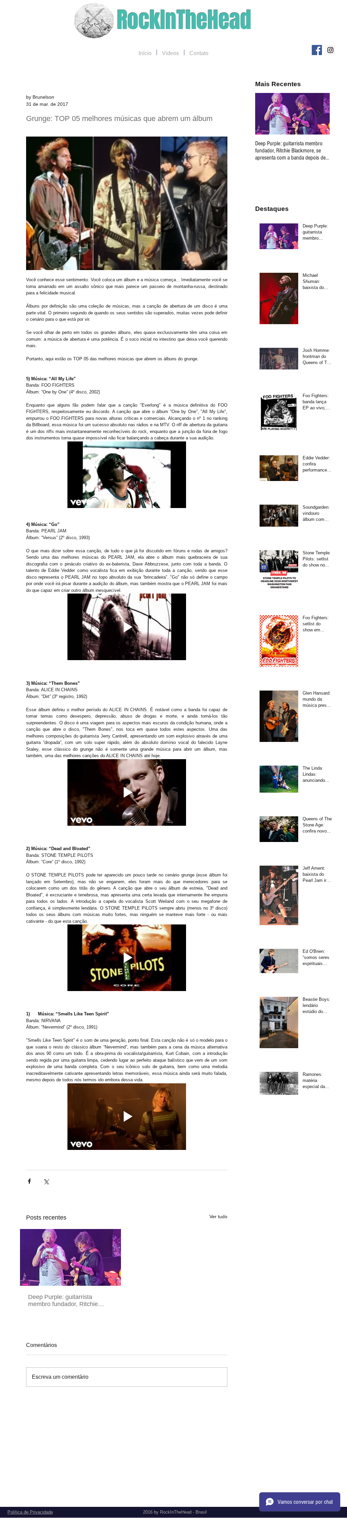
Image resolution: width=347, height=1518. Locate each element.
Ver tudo (218, 1216)
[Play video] (126, 474)
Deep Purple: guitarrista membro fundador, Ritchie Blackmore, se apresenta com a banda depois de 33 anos (68, 1301)
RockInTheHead (184, 20)
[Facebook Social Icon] (317, 50)
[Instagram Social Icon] (330, 50)
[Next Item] (319, 114)
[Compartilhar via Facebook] (29, 1181)
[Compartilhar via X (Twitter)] (46, 1181)
